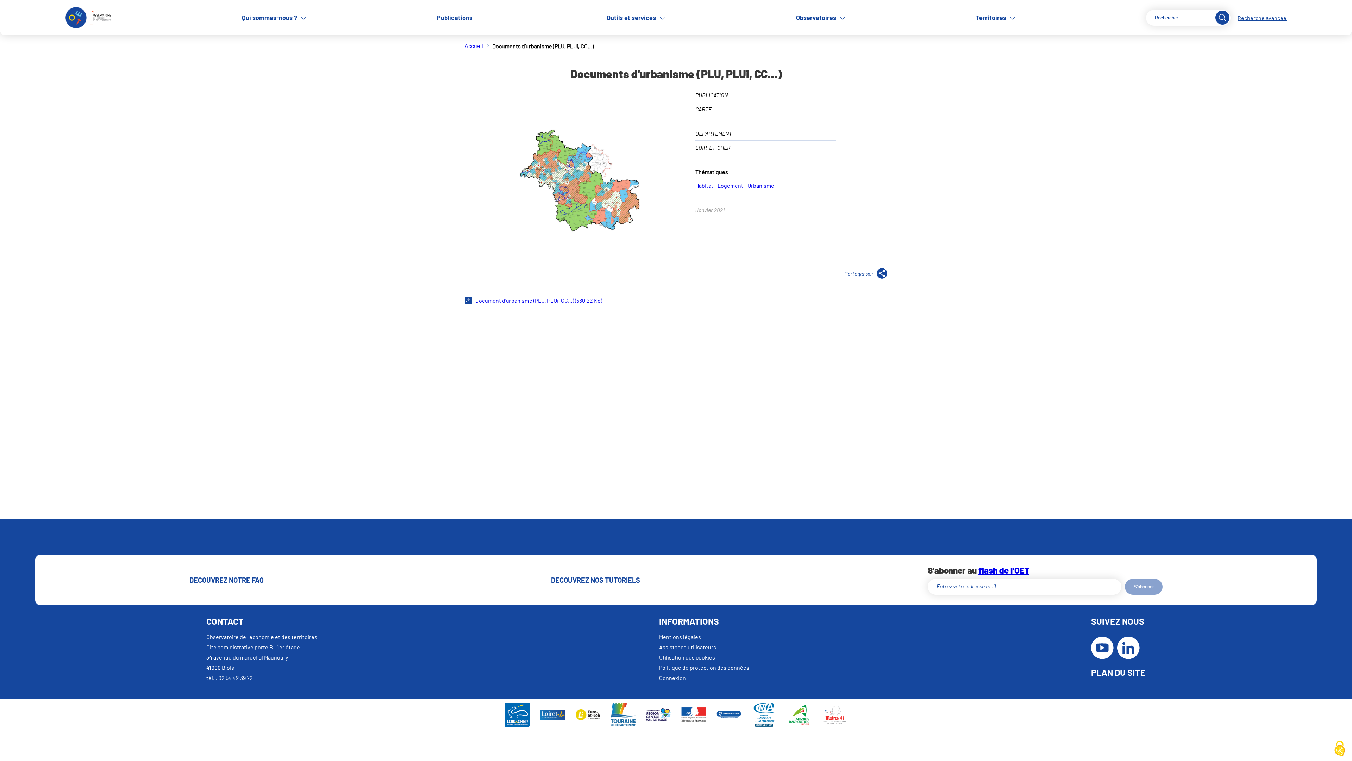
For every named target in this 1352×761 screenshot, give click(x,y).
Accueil (474, 45)
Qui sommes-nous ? (269, 17)
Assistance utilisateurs (687, 647)
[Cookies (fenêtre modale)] (1339, 749)
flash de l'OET (1003, 570)
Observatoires (816, 17)
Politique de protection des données (704, 667)
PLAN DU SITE (1118, 672)
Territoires (991, 17)
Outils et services (631, 17)
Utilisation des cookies (687, 657)
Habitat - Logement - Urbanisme (734, 185)
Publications (454, 17)
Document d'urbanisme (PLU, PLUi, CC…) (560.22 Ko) (538, 300)
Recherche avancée (1262, 17)
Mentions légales (680, 636)
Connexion (672, 677)
